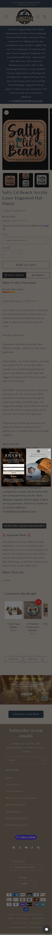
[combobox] (5, 469)
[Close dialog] (49, 450)
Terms (16, 482)
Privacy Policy (12, 482)
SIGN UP (13, 472)
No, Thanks (13, 476)
